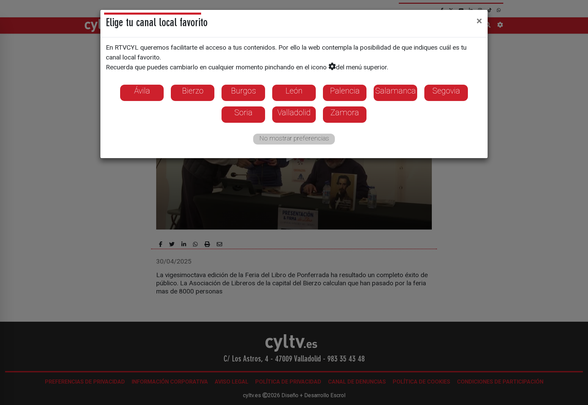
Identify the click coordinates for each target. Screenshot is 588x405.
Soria (243, 112)
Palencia (345, 91)
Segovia (446, 91)
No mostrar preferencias (294, 138)
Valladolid (294, 112)
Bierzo (192, 91)
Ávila (142, 91)
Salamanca (395, 91)
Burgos (243, 91)
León (294, 91)
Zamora (344, 112)
